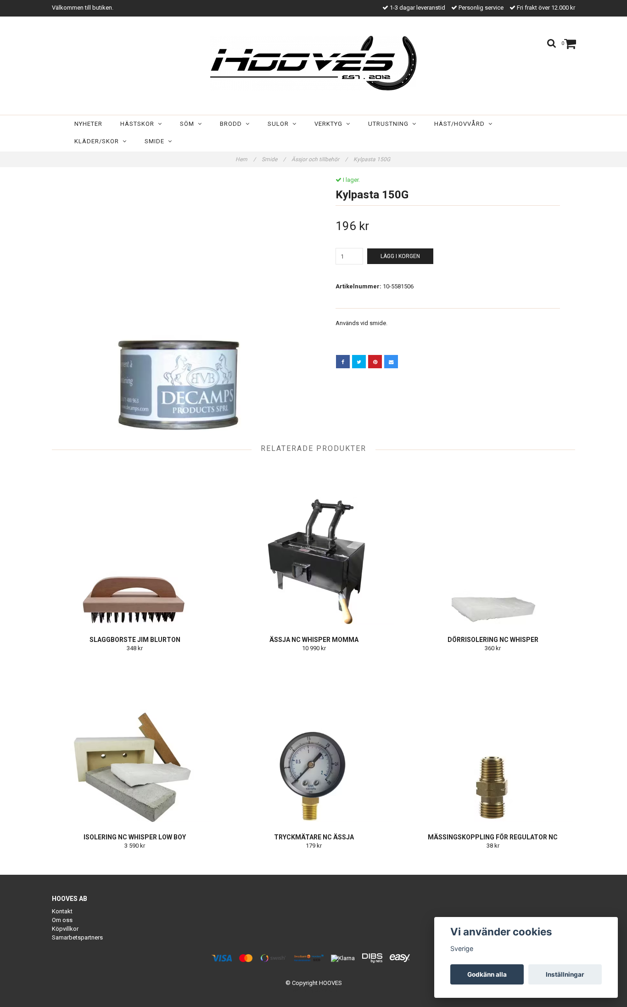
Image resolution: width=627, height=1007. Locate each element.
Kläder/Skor (98, 141)
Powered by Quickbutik (313, 990)
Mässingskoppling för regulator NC (493, 837)
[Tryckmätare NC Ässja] (314, 741)
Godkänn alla (487, 974)
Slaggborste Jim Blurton (135, 639)
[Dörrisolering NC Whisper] (493, 544)
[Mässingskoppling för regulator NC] (493, 741)
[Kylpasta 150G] (179, 303)
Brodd (233, 123)
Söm (189, 123)
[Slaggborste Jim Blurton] (135, 544)
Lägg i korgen (400, 256)
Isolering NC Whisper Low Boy (135, 837)
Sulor (280, 123)
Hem (245, 159)
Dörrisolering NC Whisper (493, 639)
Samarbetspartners (77, 937)
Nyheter (88, 123)
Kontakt (62, 911)
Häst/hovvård (461, 123)
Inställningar (565, 974)
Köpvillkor (65, 928)
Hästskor (139, 123)
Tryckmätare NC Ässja (314, 837)
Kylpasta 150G (372, 159)
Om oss (62, 920)
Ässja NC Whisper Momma (313, 639)
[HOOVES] (313, 63)
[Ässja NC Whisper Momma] (314, 544)
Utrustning (390, 123)
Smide (156, 141)
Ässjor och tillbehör (319, 159)
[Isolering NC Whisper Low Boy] (135, 741)
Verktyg (330, 123)
